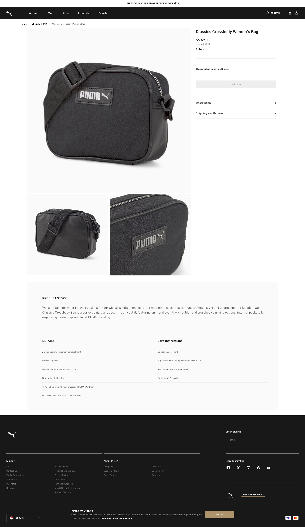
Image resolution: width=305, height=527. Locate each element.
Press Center (110, 475)
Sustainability (158, 470)
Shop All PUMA (39, 24)
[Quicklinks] (296, 13)
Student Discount (62, 492)
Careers (156, 475)
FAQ (8, 466)
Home (24, 24)
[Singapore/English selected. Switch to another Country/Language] (24, 518)
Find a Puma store (15, 475)
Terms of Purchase (63, 483)
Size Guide (11, 479)
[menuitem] (33, 13)
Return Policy (61, 466)
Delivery (10, 488)
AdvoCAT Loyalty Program (67, 488)
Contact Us (11, 470)
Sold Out (236, 84)
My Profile (11, 483)
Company (108, 466)
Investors (156, 466)
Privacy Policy (61, 475)
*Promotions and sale (65, 470)
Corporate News (111, 470)
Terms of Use (60, 479)
